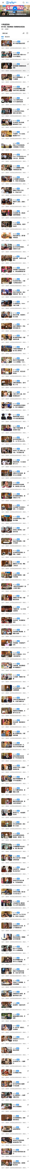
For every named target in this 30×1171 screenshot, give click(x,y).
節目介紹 (5, 33)
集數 (2, 36)
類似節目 (7, 36)
